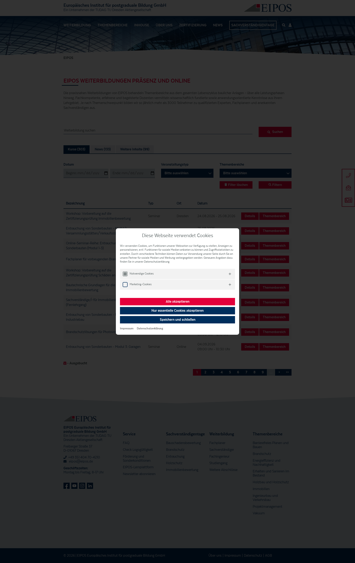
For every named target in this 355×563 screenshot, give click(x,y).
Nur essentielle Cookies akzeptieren (177, 311)
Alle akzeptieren (177, 302)
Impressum (127, 328)
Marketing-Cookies (141, 284)
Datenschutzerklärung (150, 328)
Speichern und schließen (177, 320)
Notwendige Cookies (142, 273)
